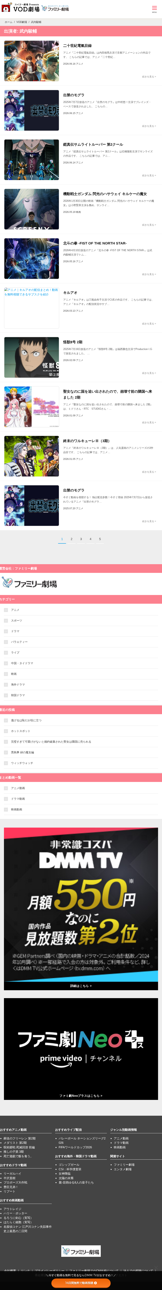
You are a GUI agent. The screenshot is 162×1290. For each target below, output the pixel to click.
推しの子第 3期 (14, 1151)
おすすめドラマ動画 (13, 1165)
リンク (25, 1270)
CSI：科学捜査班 (70, 1169)
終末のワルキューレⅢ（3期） (87, 441)
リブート (9, 1191)
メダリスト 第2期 (15, 1142)
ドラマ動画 (18, 798)
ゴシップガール (69, 1164)
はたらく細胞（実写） (18, 1222)
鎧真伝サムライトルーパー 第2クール (93, 144)
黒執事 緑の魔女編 (22, 752)
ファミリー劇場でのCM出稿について (94, 1270)
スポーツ (16, 620)
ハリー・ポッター (15, 1213)
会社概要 (10, 1270)
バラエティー (19, 641)
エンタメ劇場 (123, 1169)
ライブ (15, 652)
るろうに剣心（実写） (18, 1217)
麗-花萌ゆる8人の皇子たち (76, 1182)
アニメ (15, 609)
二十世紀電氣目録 (77, 46)
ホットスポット (20, 731)
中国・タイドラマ (22, 663)
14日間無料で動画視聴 (79, 1283)
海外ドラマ (18, 684)
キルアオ (70, 293)
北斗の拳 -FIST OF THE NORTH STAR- (95, 243)
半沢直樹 (9, 1178)
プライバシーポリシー (49, 1270)
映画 (14, 673)
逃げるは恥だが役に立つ (26, 720)
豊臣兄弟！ (11, 1187)
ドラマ (15, 631)
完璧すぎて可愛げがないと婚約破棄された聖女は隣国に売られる (51, 741)
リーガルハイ (12, 1173)
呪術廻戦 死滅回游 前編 (19, 1147)
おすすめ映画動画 (12, 1200)
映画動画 (16, 809)
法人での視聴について (138, 1270)
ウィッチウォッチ (22, 763)
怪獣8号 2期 (72, 342)
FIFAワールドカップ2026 (75, 1147)
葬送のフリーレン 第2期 (20, 1138)
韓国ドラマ (18, 695)
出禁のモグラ (74, 95)
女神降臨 (65, 1173)
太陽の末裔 (66, 1178)
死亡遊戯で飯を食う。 (18, 1156)
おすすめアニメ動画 (13, 1129)
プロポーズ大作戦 (15, 1182)
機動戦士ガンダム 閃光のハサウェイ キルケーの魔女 (105, 194)
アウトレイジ (12, 1209)
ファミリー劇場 (124, 1164)
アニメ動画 (18, 788)
